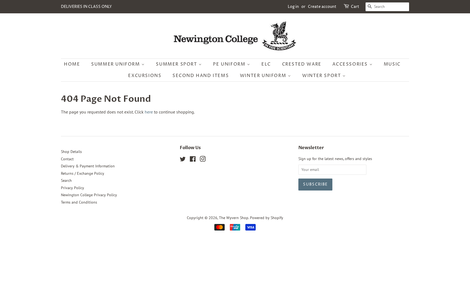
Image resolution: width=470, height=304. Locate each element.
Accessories (350, 64)
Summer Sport (177, 64)
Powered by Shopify (266, 217)
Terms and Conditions (79, 202)
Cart (355, 6)
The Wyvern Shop (233, 217)
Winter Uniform (264, 76)
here (149, 112)
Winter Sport (322, 76)
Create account (322, 6)
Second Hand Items (200, 76)
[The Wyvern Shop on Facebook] (193, 160)
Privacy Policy (72, 187)
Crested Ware (301, 64)
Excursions (144, 76)
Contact (67, 158)
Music (392, 64)
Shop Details (71, 151)
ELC (266, 64)
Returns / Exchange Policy (82, 173)
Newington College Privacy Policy (89, 194)
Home (72, 64)
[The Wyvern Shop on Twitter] (183, 160)
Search (66, 180)
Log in (293, 6)
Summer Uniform (116, 64)
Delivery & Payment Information (88, 166)
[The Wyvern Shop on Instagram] (203, 160)
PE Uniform (230, 64)
